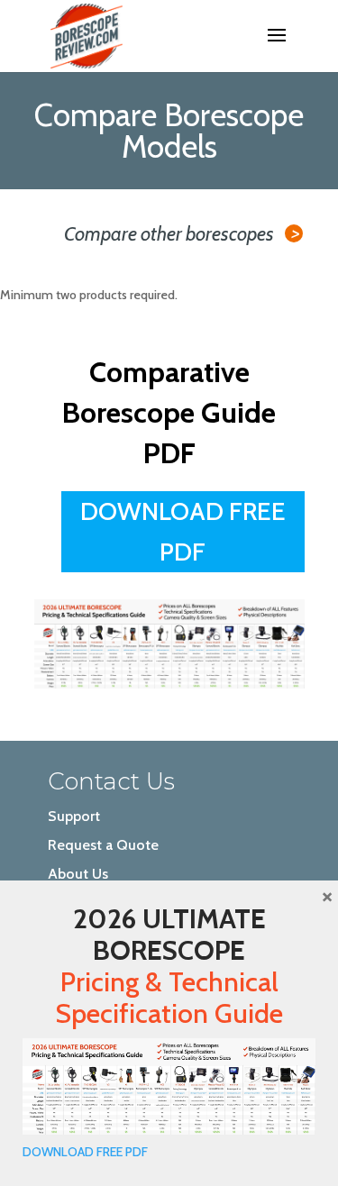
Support (74, 816)
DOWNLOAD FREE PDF (85, 1152)
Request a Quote (103, 844)
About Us (78, 873)
